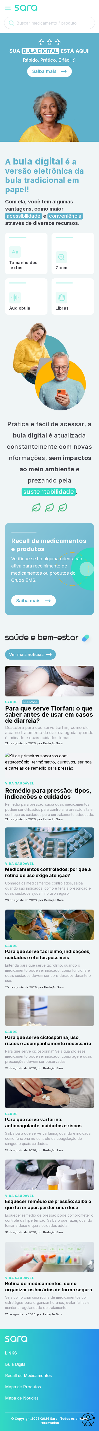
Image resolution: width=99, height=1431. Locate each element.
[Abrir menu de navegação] (8, 8)
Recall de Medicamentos (28, 1375)
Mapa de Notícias (22, 1398)
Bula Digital (15, 1364)
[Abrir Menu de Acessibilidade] (88, 1420)
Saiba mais (44, 71)
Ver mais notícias (26, 654)
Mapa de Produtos (23, 1386)
